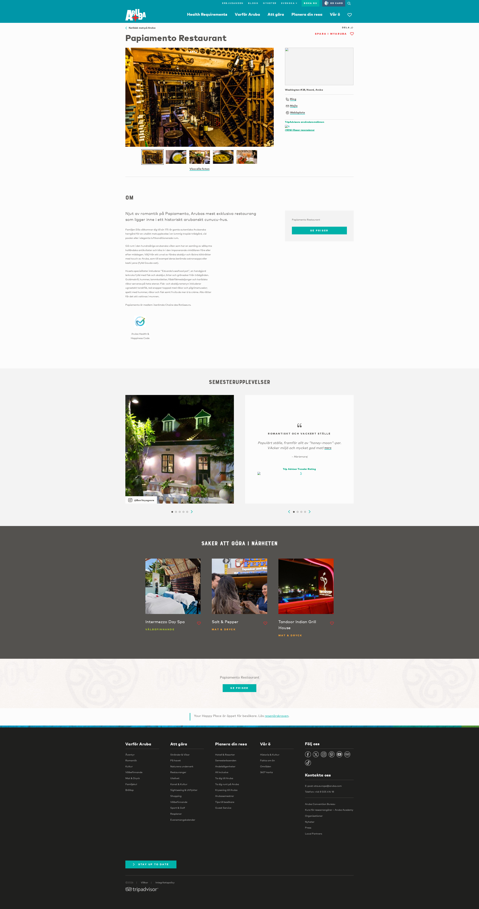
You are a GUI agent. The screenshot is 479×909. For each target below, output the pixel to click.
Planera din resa (307, 14)
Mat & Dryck (132, 778)
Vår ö (335, 14)
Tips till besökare (224, 801)
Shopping (175, 795)
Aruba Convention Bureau (320, 803)
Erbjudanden (233, 3)
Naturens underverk (181, 766)
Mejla (294, 105)
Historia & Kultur (269, 754)
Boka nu (310, 3)
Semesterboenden (225, 760)
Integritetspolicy (165, 882)
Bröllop (129, 789)
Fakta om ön (267, 760)
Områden (265, 766)
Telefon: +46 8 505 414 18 (319, 791)
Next (192, 512)
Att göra (276, 14)
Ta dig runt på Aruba (227, 784)
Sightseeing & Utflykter (183, 789)
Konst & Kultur (178, 784)
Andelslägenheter (225, 766)
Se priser (319, 230)
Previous (289, 512)
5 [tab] (187, 512)
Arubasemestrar (224, 795)
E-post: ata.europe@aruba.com (323, 785)
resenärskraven (277, 716)
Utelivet (174, 778)
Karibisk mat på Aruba (141, 27)
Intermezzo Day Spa (165, 621)
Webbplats (297, 112)
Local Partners (313, 833)
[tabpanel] (179, 449)
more (327, 447)
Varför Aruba (247, 14)
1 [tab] (172, 512)
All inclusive (221, 772)
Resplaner (176, 813)
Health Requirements (207, 14)
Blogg (253, 3)
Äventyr (130, 754)
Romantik (131, 760)
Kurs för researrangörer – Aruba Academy (329, 809)
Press (308, 827)
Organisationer (314, 815)
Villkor (144, 882)
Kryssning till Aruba (226, 789)
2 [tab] (176, 512)
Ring (293, 99)
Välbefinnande (133, 772)
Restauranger (178, 772)
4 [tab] (183, 512)
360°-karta (266, 772)
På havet (175, 760)
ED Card (336, 3)
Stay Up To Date (153, 864)
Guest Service (223, 807)
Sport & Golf (177, 807)
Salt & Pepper (225, 621)
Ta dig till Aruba (224, 778)
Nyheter (270, 3)
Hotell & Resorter (225, 754)
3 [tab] (179, 512)
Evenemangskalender (182, 819)
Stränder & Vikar (180, 754)
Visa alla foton (200, 168)
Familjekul (131, 784)
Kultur (129, 766)
